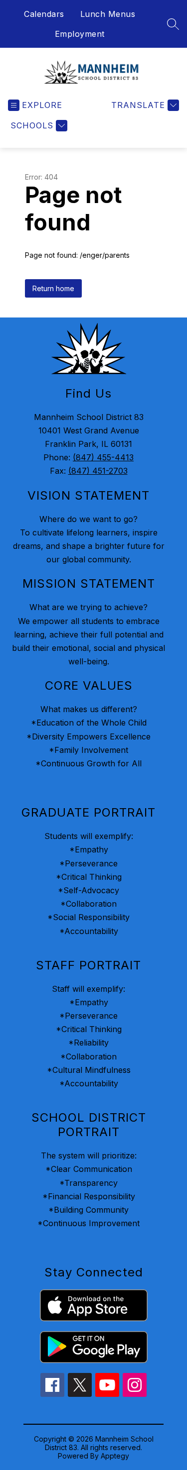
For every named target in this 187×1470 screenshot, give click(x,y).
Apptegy (115, 1456)
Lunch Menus (108, 14)
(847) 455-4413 (103, 457)
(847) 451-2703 (98, 471)
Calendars (44, 14)
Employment (80, 34)
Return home (53, 288)
